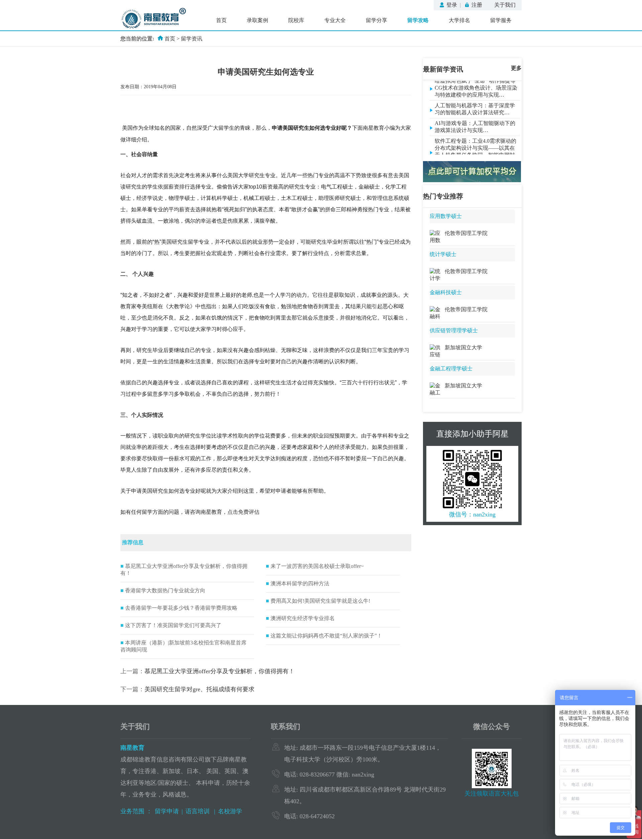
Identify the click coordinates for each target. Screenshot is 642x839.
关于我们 (505, 5)
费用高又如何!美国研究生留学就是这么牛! (318, 601)
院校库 (296, 20)
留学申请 (167, 811)
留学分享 (376, 20)
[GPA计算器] (472, 180)
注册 (476, 5)
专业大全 (335, 20)
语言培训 (198, 811)
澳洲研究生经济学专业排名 (300, 618)
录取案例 (257, 20)
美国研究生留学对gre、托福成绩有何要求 (199, 689)
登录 (451, 5)
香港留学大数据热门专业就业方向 (162, 590)
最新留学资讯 (443, 69)
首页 (221, 20)
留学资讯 (191, 38)
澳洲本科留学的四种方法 (297, 583)
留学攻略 (418, 20)
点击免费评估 (243, 512)
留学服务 (501, 20)
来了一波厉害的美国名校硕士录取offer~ (315, 566)
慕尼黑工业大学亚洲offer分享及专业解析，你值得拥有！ (219, 671)
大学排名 (459, 20)
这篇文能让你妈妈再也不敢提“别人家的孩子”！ (324, 635)
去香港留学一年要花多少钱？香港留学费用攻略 (178, 608)
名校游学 (230, 811)
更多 (516, 68)
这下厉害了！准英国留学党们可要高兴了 (170, 625)
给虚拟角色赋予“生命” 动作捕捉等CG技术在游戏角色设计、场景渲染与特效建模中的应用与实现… (476, 82)
